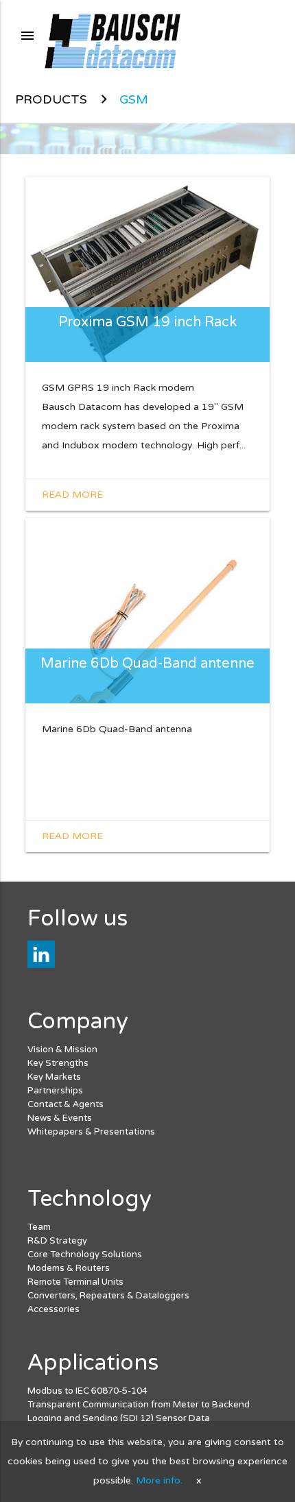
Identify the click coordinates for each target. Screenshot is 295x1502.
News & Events (59, 1118)
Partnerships (55, 1090)
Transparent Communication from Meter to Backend (138, 1404)
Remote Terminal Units (75, 1281)
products (51, 99)
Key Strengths (57, 1063)
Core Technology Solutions (84, 1254)
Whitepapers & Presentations (91, 1131)
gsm (133, 99)
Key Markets (54, 1076)
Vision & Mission (62, 1049)
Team (39, 1227)
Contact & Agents (65, 1104)
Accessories (53, 1309)
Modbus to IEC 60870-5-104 (87, 1390)
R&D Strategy (57, 1240)
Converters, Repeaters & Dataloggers (108, 1295)
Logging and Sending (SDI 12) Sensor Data (118, 1418)
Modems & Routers (68, 1268)
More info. (159, 1480)
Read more (72, 494)
